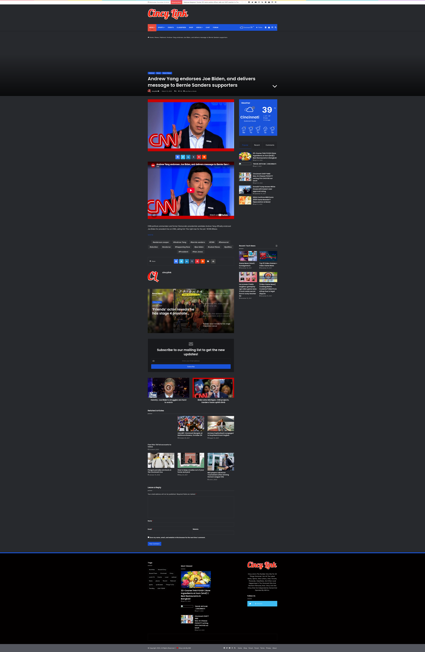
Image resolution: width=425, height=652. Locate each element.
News (151, 27)
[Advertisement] (234, 12)
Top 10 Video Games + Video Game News (268, 264)
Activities (152, 569)
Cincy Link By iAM (185, 648)
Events (171, 27)
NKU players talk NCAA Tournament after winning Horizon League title (218, 475)
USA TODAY (161, 588)
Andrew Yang (180, 242)
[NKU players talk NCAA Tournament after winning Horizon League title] (221, 462)
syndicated (159, 584)
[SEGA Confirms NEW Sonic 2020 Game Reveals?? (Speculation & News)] (245, 200)
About (274, 648)
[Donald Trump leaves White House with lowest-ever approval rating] (245, 190)
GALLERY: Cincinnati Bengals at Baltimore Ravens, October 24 (190, 434)
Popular (245, 145)
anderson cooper (161, 242)
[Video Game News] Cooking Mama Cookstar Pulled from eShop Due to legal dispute (268, 289)
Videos (198, 27)
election (154, 247)
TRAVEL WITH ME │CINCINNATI (264, 164)
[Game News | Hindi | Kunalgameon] (248, 256)
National (163, 37)
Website (195, 529)
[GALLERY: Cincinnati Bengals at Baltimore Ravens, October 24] (191, 423)
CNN (212, 242)
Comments (270, 145)
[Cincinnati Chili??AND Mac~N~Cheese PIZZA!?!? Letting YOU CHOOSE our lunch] (245, 177)
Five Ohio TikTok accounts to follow (159, 446)
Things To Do (170, 584)
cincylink (154, 91)
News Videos (167, 73)
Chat (208, 27)
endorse (167, 247)
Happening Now (183, 247)
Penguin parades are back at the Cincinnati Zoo (159, 471)
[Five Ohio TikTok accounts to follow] (161, 429)
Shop (191, 27)
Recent (257, 145)
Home (151, 37)
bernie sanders (198, 242)
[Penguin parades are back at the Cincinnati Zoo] (161, 460)
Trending (151, 588)
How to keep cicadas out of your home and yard (191, 471)
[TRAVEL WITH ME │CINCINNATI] (245, 167)
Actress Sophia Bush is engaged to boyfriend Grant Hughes (221, 434)
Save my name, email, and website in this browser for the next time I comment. (177, 537)
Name (150, 521)
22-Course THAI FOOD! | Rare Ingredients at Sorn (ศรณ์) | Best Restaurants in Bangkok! (265, 155)
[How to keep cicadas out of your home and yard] (191, 460)
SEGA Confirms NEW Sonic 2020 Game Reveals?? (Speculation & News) (263, 199)
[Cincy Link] (168, 14)
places (158, 581)
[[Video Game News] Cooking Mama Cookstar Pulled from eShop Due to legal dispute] (268, 277)
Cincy (171, 573)
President (184, 252)
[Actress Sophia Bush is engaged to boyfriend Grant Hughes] (221, 423)
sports (151, 584)
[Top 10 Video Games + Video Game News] (268, 256)
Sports (161, 27)
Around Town (153, 573)
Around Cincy (162, 569)
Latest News (214, 247)
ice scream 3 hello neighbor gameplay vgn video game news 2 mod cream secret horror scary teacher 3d (248, 290)
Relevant (173, 581)
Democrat (224, 242)
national (173, 577)
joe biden (200, 247)
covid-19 (152, 577)
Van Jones (198, 252)
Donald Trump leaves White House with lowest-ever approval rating (264, 189)
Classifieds (181, 27)
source (150, 235)
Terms (262, 648)
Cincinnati (163, 573)
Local (166, 577)
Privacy (268, 648)
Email (150, 529)
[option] (191, 311)
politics (228, 247)
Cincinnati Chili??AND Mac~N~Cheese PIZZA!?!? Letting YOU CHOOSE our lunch (263, 177)
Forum (215, 27)
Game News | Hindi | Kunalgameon (247, 264)
